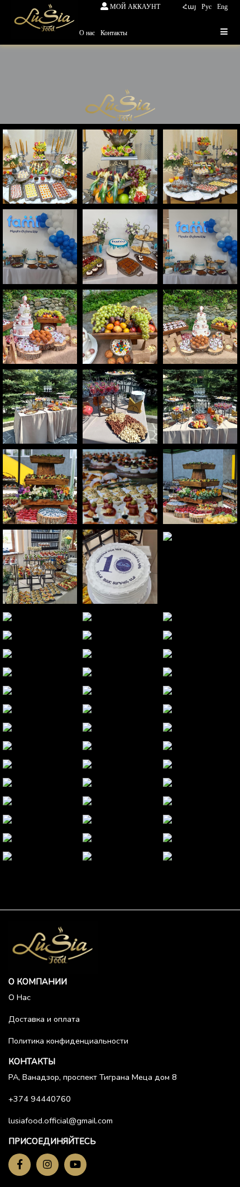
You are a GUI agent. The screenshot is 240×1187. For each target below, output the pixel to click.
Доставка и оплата (44, 1019)
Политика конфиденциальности (68, 1040)
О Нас (19, 997)
